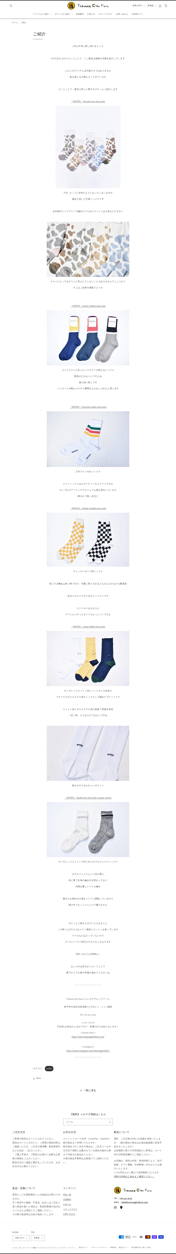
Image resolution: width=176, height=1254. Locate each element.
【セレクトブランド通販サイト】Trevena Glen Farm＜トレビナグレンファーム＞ (47, 1248)
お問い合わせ (69, 1214)
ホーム (15, 22)
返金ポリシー (83, 1247)
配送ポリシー (124, 1247)
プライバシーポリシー (99, 1247)
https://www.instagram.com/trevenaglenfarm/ (87, 1051)
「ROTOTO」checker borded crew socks (88, 508)
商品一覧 (67, 1195)
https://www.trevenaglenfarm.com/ (88, 1037)
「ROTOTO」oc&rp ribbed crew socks (88, 627)
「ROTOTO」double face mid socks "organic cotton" (88, 798)
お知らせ (67, 1205)
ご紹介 (24, 22)
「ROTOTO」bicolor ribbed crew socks (88, 306)
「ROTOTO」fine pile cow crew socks (88, 101)
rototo (49, 1068)
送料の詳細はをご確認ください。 (134, 1176)
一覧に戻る (89, 1090)
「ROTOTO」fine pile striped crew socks (88, 407)
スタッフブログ (70, 1209)
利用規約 (113, 1247)
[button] (11, 6)
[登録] (110, 1122)
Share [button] (38, 1078)
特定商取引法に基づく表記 (141, 1247)
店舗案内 (67, 1200)
